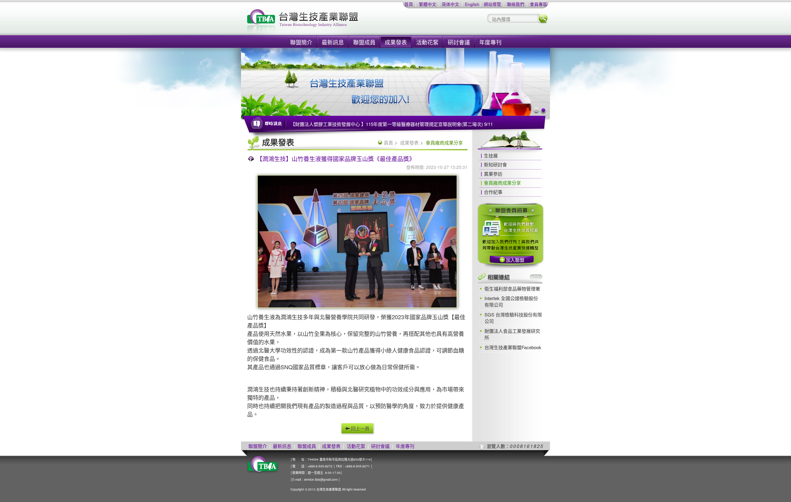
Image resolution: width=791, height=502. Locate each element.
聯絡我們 (515, 4)
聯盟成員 (364, 42)
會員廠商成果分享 (502, 182)
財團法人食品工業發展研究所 (512, 334)
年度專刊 (490, 42)
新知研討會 (495, 164)
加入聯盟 (515, 260)
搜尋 (542, 18)
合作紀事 (493, 192)
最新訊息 (333, 42)
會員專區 (538, 4)
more (536, 277)
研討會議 (459, 42)
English (472, 4)
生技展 (491, 155)
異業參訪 (493, 173)
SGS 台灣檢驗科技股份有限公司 (513, 317)
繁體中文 (427, 4)
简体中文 (450, 4)
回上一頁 (360, 428)
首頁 (408, 4)
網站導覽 (492, 4)
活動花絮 (427, 42)
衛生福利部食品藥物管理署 (512, 288)
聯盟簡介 (301, 42)
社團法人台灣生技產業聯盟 (326, 21)
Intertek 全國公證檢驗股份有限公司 (511, 301)
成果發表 (396, 42)
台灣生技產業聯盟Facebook (512, 347)
